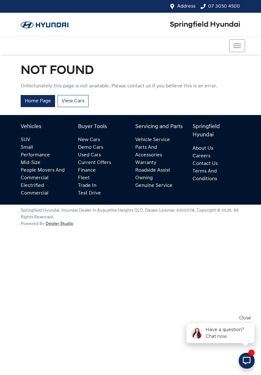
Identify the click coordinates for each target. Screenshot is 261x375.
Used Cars (89, 155)
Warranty (145, 162)
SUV (25, 139)
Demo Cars (90, 147)
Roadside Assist (152, 170)
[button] (237, 45)
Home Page (38, 101)
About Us (203, 148)
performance (35, 155)
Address (186, 6)
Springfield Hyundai (205, 25)
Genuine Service (154, 185)
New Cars (89, 139)
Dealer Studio (60, 224)
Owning (144, 178)
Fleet (84, 178)
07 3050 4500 (224, 6)
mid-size (30, 162)
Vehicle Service (152, 139)
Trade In (87, 185)
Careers (201, 156)
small (27, 147)
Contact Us (205, 163)
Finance (87, 170)
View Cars (73, 101)
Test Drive (89, 193)
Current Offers (94, 162)
